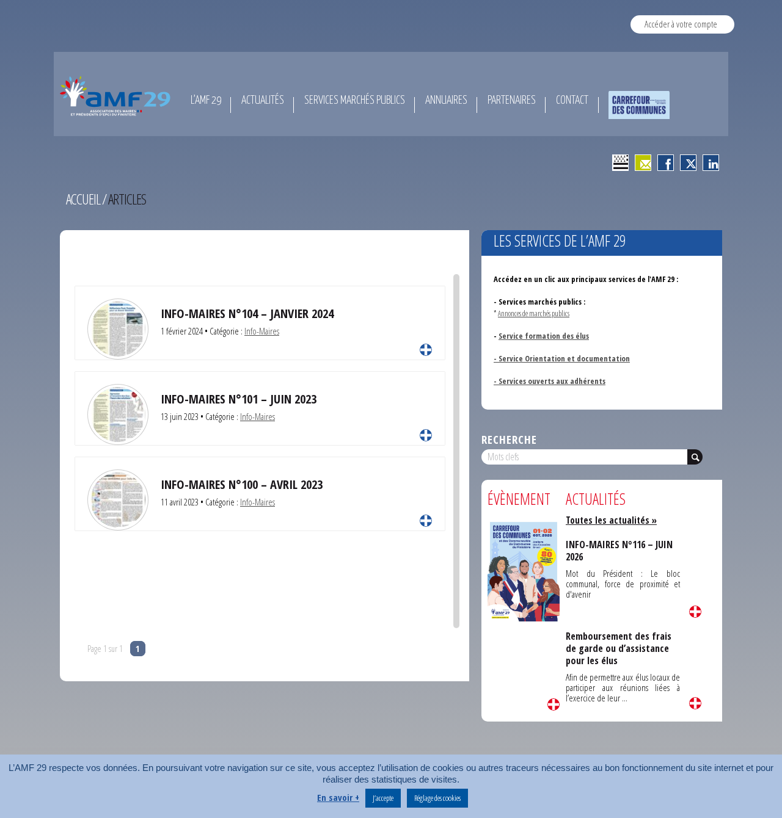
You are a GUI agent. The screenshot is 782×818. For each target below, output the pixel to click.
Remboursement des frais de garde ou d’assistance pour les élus (618, 648)
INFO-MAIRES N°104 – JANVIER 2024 (247, 313)
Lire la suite (426, 350)
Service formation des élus (544, 335)
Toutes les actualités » (611, 520)
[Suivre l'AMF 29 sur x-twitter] (688, 162)
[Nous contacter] (643, 162)
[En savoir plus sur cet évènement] (524, 570)
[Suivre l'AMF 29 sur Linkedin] (710, 162)
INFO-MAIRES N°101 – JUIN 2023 (238, 398)
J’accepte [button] (383, 797)
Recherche (509, 439)
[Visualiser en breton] (620, 162)
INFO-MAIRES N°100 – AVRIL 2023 (242, 484)
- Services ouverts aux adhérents (549, 380)
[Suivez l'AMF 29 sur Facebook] (665, 162)
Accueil (83, 199)
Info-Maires (261, 331)
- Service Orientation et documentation (562, 358)
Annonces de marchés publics (533, 313)
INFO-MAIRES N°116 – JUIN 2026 (619, 550)
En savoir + (338, 797)
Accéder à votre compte (681, 24)
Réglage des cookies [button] (437, 797)
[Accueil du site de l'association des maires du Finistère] (117, 95)
